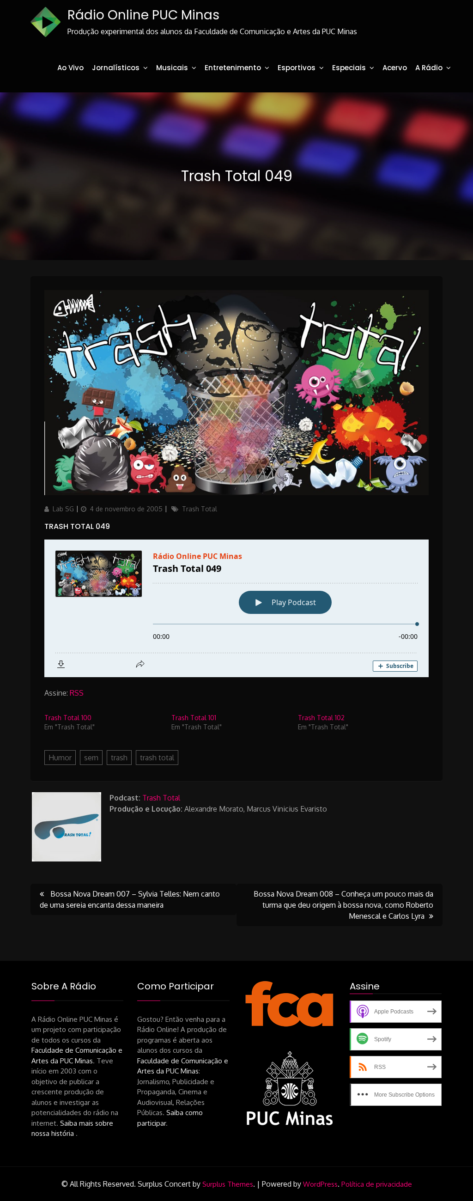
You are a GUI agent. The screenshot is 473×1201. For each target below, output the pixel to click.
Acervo (394, 68)
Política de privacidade (376, 1184)
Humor (60, 757)
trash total (157, 757)
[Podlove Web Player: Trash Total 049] (236, 608)
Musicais (172, 68)
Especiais (349, 68)
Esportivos (296, 68)
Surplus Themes (227, 1184)
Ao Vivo (70, 68)
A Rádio (429, 68)
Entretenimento (233, 68)
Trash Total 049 (77, 526)
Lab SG (63, 509)
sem (91, 757)
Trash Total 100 (67, 718)
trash (119, 757)
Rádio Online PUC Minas (143, 15)
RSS (77, 693)
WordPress (320, 1184)
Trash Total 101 (193, 718)
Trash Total (199, 509)
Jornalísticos (115, 68)
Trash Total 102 (321, 718)
